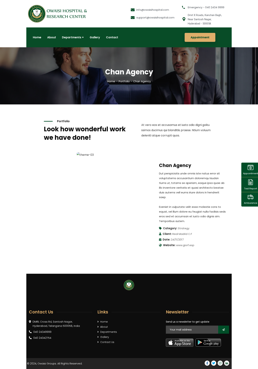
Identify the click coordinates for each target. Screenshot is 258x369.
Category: (170, 228)
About (104, 327)
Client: (167, 234)
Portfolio (124, 81)
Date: (166, 239)
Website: (169, 245)
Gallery (104, 337)
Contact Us (107, 342)
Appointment (250, 173)
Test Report (250, 188)
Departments (108, 332)
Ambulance (250, 203)
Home (111, 81)
